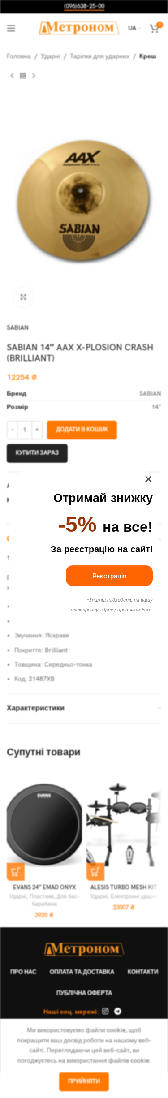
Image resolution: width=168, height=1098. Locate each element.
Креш (147, 56)
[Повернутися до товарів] (22, 75)
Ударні (50, 56)
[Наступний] (33, 75)
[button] (16, 872)
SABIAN (18, 328)
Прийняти (84, 1081)
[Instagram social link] (105, 1012)
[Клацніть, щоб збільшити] (23, 298)
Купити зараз (37, 452)
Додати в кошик (82, 429)
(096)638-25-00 (84, 6)
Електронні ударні (134, 896)
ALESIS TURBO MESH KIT (123, 887)
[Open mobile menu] (11, 28)
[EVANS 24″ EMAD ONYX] (44, 825)
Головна (19, 56)
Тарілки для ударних (99, 56)
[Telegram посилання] (118, 1012)
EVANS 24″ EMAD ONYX (44, 887)
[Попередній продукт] (12, 75)
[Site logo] (79, 27)
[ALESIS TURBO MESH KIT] (124, 825)
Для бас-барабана (55, 900)
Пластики (42, 896)
